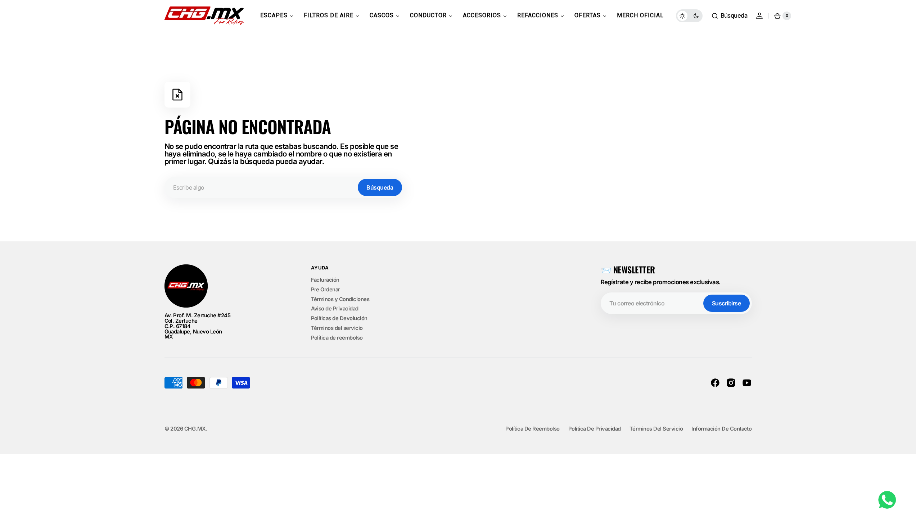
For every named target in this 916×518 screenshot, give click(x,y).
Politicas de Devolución (339, 318)
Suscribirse (726, 303)
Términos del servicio (337, 328)
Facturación (325, 280)
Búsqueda (379, 187)
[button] (729, 16)
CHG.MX (195, 429)
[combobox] (284, 187)
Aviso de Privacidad (334, 308)
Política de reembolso (337, 338)
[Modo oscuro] (689, 15)
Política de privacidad (594, 429)
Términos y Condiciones (340, 299)
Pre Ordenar (325, 289)
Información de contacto (721, 429)
